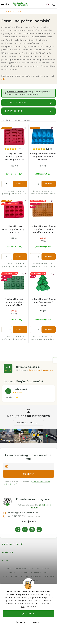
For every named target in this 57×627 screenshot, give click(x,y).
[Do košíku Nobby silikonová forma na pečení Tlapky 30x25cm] (20, 256)
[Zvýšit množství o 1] (10, 184)
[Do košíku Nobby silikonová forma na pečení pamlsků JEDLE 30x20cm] (20, 329)
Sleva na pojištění (32, 576)
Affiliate (34, 580)
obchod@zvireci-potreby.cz (23, 512)
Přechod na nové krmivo (20, 572)
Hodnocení (49, 576)
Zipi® (9, 568)
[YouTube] (32, 529)
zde (22, 606)
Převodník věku (41, 572)
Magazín (24, 580)
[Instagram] (25, 529)
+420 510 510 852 (17, 516)
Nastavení (37, 622)
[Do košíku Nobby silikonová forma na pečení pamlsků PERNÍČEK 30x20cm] (49, 256)
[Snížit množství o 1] (3, 184)
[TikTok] (39, 529)
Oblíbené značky (22, 568)
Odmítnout (21, 622)
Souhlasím (30, 613)
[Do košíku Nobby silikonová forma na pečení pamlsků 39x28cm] (49, 184)
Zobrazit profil (27, 422)
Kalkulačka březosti (12, 576)
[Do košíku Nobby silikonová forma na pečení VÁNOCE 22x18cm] (49, 329)
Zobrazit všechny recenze (41, 370)
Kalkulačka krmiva (41, 568)
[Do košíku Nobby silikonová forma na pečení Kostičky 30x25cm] (20, 184)
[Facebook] (17, 529)
